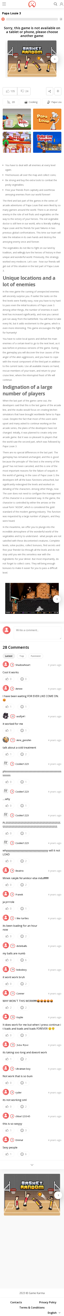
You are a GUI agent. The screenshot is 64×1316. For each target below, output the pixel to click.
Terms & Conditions (32, 1307)
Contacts (16, 1302)
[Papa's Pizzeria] (17, 119)
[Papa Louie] (47, 119)
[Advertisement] (32, 1251)
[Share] (49, 91)
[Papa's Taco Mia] (17, 142)
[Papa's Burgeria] (47, 142)
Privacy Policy (47, 1302)
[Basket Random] (32, 58)
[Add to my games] (57, 91)
